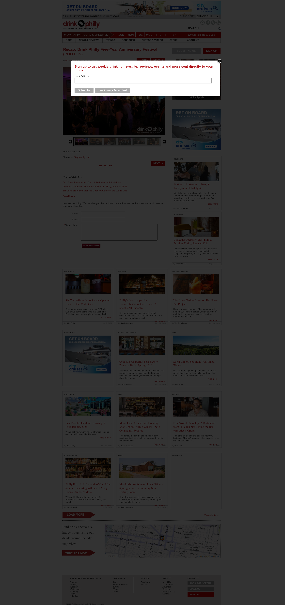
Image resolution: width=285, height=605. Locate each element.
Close (219, 61)
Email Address (82, 76)
